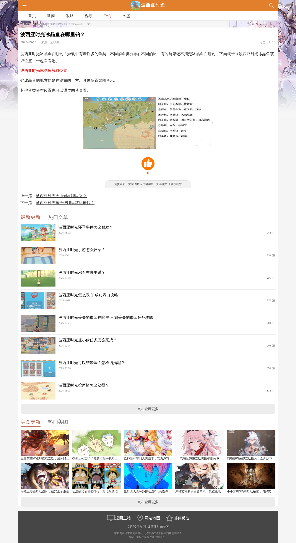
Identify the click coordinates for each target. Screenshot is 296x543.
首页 (32, 16)
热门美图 (58, 422)
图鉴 (126, 16)
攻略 (70, 16)
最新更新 (31, 217)
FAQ (107, 16)
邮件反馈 (181, 518)
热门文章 (58, 217)
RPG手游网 (41, 24)
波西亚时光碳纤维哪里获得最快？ (65, 203)
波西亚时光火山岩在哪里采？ (61, 196)
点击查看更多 (148, 409)
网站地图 (152, 518)
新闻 (51, 16)
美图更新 (31, 422)
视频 (89, 16)
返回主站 (123, 518)
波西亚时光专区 (59, 24)
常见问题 (77, 24)
